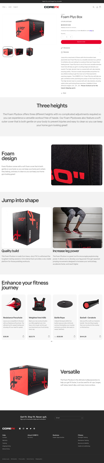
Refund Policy (6, 449)
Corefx (7, 459)
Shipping (63, 27)
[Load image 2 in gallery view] (19, 52)
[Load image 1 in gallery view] (8, 52)
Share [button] (64, 93)
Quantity (63, 33)
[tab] (51, 341)
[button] (4, 7)
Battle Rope (59, 318)
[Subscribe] (82, 418)
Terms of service (30, 459)
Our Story (30, 437)
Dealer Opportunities (58, 437)
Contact (4, 437)
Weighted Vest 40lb (37, 318)
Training (4, 443)
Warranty (4, 440)
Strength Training (83, 437)
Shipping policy (39, 459)
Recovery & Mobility (83, 443)
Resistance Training (83, 440)
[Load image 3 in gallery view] (30, 52)
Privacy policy (22, 459)
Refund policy (14, 459)
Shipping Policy (6, 446)
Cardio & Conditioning (84, 446)
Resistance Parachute (12, 318)
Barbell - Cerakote (88, 318)
